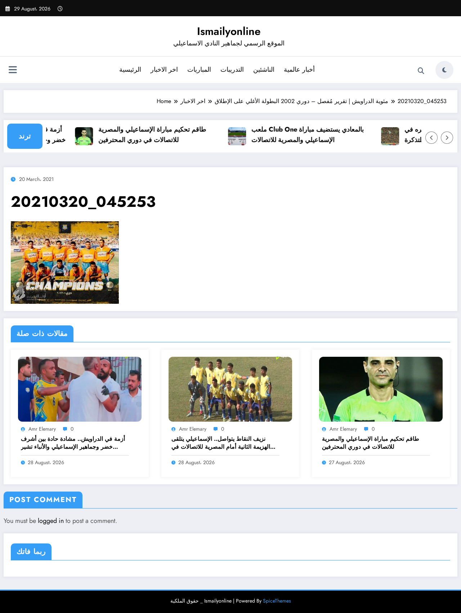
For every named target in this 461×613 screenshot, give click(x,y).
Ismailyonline (229, 31)
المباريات (199, 69)
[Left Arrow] (431, 137)
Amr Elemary (42, 428)
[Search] (421, 71)
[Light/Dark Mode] (444, 70)
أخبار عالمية (299, 69)
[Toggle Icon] (12, 70)
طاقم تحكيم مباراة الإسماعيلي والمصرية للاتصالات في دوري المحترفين (146, 135)
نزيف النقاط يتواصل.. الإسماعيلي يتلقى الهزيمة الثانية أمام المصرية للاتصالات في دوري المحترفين (220, 443)
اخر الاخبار (164, 69)
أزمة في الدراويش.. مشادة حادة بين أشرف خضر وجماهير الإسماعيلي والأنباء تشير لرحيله (73, 443)
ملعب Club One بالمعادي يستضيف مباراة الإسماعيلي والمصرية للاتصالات (301, 135)
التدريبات (232, 69)
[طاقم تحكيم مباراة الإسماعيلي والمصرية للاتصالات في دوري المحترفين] (381, 389)
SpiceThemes (277, 600)
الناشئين (263, 69)
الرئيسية (130, 69)
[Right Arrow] (447, 137)
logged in (51, 520)
